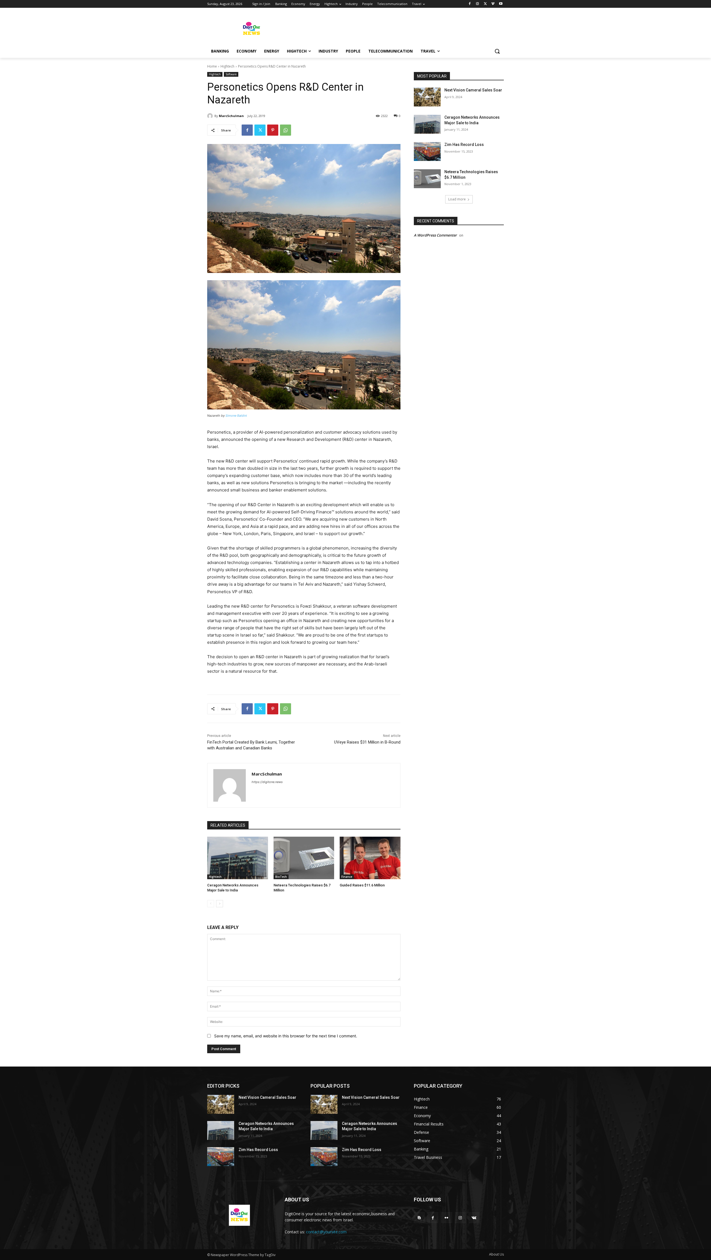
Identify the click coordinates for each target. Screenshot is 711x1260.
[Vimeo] (493, 4)
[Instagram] (477, 4)
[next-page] (219, 903)
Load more (457, 199)
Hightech (227, 66)
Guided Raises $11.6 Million (362, 885)
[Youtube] (500, 4)
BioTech (281, 877)
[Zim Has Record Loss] (427, 151)
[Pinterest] (272, 130)
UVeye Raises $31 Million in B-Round (367, 742)
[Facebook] (470, 4)
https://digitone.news (267, 782)
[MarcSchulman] (210, 116)
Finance (346, 877)
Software (231, 74)
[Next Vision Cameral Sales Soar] (427, 97)
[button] (497, 51)
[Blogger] (419, 1217)
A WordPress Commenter (435, 235)
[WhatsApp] (285, 130)
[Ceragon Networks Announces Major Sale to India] (237, 858)
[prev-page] (210, 903)
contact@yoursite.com (326, 1231)
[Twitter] (485, 4)
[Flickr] (446, 1217)
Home (212, 66)
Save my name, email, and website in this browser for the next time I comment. (285, 1035)
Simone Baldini (236, 415)
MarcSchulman (231, 116)
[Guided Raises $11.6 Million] (370, 858)
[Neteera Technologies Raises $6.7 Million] (304, 858)
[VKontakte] (474, 1217)
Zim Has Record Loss (464, 144)
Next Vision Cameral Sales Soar (473, 90)
